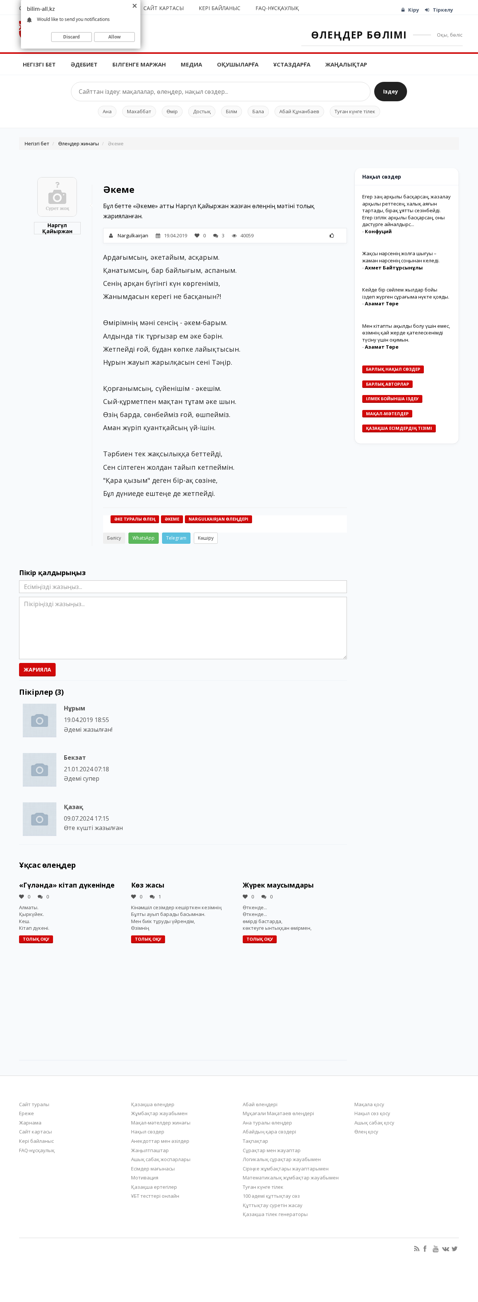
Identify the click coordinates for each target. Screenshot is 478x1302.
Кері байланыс (219, 8)
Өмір (172, 111)
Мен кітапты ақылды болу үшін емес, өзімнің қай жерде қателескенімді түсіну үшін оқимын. (406, 333)
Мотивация (144, 1177)
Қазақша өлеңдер (152, 1104)
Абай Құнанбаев (299, 111)
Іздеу (390, 91)
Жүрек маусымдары (278, 884)
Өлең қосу (366, 1131)
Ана (107, 111)
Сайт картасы (163, 8)
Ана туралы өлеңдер (267, 1122)
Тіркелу (443, 9)
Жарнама (30, 1122)
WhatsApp (144, 538)
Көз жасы (147, 884)
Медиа (191, 64)
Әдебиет (84, 64)
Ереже (26, 1113)
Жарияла (37, 669)
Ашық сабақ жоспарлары (160, 1159)
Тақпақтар (255, 1141)
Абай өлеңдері (260, 1104)
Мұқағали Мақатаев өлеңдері (278, 1113)
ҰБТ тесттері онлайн (155, 1196)
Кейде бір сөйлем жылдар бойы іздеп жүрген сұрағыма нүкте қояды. (405, 293)
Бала (258, 111)
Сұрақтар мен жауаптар (272, 1150)
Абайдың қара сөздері (269, 1131)
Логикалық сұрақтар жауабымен (282, 1159)
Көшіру (206, 538)
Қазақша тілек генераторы (275, 1214)
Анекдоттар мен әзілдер (160, 1141)
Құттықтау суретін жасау (272, 1205)
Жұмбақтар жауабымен (159, 1113)
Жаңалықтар (346, 64)
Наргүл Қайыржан (57, 228)
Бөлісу (114, 538)
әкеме (172, 519)
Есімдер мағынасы (153, 1168)
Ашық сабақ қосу (374, 1122)
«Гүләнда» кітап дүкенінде (67, 884)
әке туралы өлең (134, 519)
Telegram (176, 538)
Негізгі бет (39, 64)
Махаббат (139, 111)
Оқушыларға (237, 64)
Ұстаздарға (291, 64)
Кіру (413, 9)
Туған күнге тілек (355, 111)
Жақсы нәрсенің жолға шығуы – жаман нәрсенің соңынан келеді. (401, 257)
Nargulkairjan (133, 235)
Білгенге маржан (139, 64)
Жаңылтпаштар (150, 1150)
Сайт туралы (34, 1104)
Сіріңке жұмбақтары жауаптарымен (286, 1168)
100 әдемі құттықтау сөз (271, 1196)
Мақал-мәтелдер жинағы (160, 1122)
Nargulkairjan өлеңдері (218, 519)
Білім (231, 111)
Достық (202, 111)
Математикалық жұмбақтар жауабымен (291, 1177)
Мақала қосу (369, 1104)
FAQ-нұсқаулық (277, 8)
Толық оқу (36, 939)
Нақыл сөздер (147, 1131)
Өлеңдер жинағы (78, 143)
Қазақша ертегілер (154, 1187)
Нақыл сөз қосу (372, 1113)
